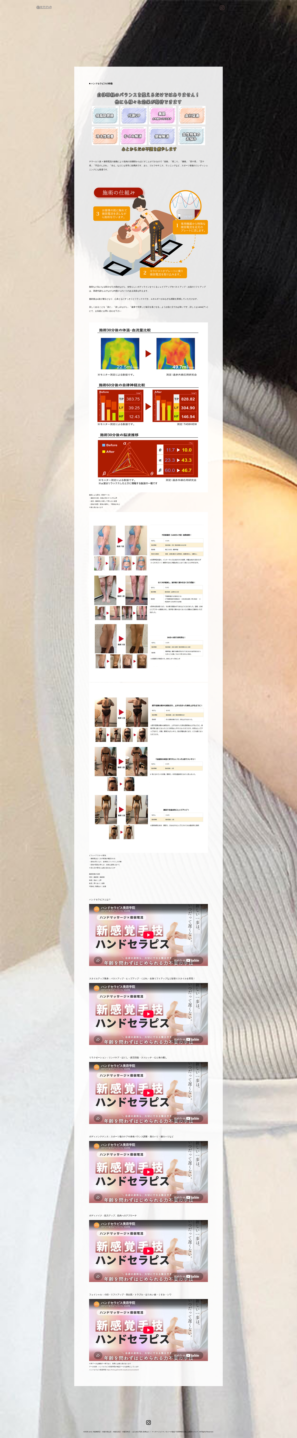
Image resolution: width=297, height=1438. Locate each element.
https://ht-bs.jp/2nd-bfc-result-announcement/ (123, 1370)
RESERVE (239, 8)
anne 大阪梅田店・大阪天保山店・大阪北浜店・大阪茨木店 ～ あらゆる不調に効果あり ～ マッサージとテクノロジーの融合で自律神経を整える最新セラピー (143, 1432)
